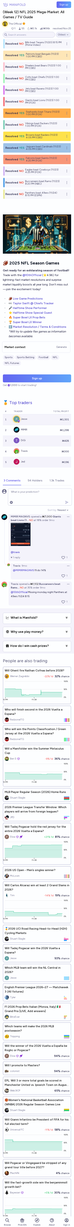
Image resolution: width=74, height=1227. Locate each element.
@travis (15, 552)
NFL (55, 357)
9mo (52, 520)
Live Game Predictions (28, 298)
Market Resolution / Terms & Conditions (39, 326)
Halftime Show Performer (30, 308)
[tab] (12, 480)
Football (43, 357)
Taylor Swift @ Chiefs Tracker (33, 303)
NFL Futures (12, 363)
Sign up (63, 4)
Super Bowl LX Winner (27, 322)
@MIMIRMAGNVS (23, 570)
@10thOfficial (31, 275)
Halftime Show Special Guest (32, 312)
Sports (9, 357)
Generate (61, 347)
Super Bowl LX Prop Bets (29, 317)
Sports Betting (25, 357)
